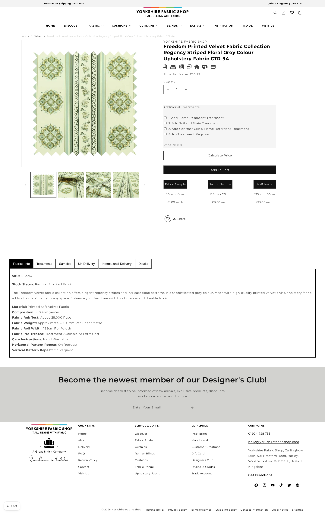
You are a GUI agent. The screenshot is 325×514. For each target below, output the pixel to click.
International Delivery (117, 264)
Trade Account (202, 473)
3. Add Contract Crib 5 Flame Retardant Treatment (209, 129)
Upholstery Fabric (147, 473)
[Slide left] (25, 185)
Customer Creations (206, 447)
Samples (65, 264)
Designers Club (202, 460)
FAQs (82, 453)
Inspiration (199, 433)
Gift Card (198, 453)
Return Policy (88, 460)
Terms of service (201, 509)
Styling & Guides (203, 466)
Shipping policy (226, 509)
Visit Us (83, 473)
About (82, 440)
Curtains (141, 447)
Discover (141, 433)
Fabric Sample (175, 184)
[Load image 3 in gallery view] (98, 185)
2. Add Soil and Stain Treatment (194, 123)
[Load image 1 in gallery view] (43, 185)
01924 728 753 (259, 433)
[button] (95, 26)
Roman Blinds (145, 453)
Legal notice (280, 509)
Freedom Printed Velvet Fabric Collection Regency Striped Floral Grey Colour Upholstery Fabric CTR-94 (111, 36)
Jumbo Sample (220, 184)
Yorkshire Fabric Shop (126, 509)
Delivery (84, 447)
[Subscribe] (192, 407)
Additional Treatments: (181, 107)
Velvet (38, 36)
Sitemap (298, 509)
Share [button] (182, 219)
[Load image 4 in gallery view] (126, 185)
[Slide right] (144, 185)
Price (167, 145)
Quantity (169, 81)
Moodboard (200, 440)
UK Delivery (86, 264)
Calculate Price (220, 155)
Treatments (44, 264)
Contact (84, 466)
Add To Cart (220, 170)
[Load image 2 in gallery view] (71, 185)
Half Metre (264, 184)
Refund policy (155, 509)
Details (143, 264)
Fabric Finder (144, 440)
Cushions (141, 460)
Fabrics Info (21, 264)
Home (25, 36)
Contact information (254, 509)
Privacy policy (177, 509)
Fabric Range (144, 466)
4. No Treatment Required (190, 134)
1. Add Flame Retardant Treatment (196, 118)
